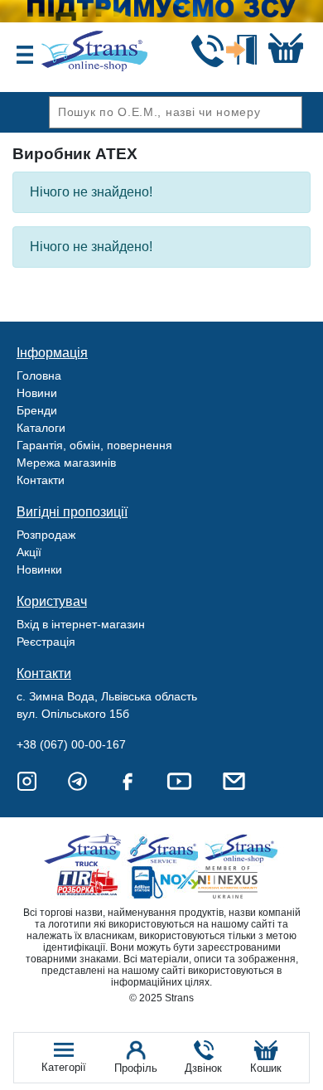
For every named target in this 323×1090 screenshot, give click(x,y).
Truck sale (88, 850)
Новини (37, 393)
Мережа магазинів (66, 462)
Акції (29, 552)
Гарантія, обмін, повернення (94, 445)
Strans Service (165, 850)
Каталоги (41, 427)
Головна (39, 375)
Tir (88, 882)
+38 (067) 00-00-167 (71, 744)
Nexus (242, 882)
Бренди (37, 410)
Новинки (39, 569)
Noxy (165, 882)
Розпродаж (46, 534)
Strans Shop (242, 850)
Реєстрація (46, 641)
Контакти (41, 480)
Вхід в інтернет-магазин (81, 624)
